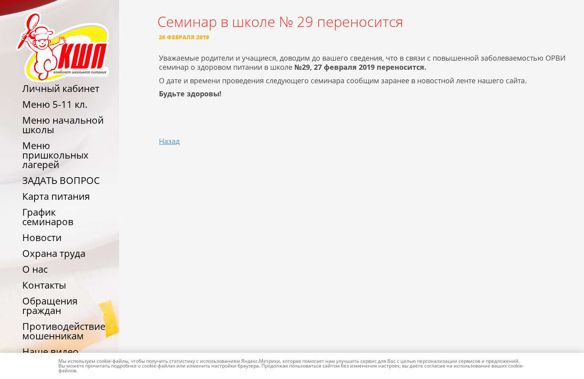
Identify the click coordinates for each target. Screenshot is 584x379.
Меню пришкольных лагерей (55, 155)
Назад (169, 141)
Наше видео (50, 351)
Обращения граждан (49, 305)
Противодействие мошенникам (63, 331)
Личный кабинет (60, 88)
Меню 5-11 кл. (54, 104)
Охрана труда (53, 253)
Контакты (44, 284)
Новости (42, 237)
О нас (35, 269)
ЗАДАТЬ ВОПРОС (61, 180)
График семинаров (47, 216)
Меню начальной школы (63, 124)
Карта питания (56, 196)
